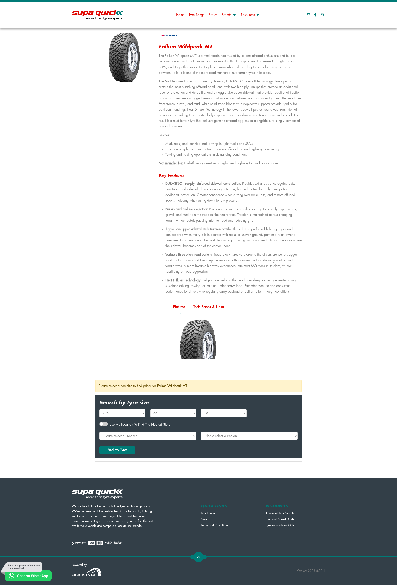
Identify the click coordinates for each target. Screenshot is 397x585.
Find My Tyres (117, 450)
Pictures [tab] (179, 307)
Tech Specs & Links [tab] (208, 307)
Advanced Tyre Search (279, 513)
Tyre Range (196, 15)
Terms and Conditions (214, 525)
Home (180, 15)
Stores (213, 15)
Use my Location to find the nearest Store (139, 424)
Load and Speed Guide (279, 519)
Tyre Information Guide (279, 525)
